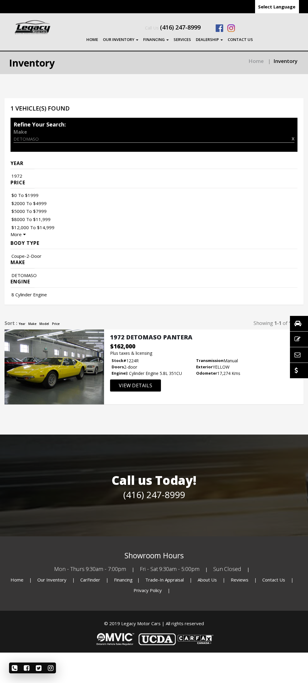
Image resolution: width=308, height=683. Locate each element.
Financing (154, 39)
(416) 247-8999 (180, 27)
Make (32, 324)
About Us (208, 580)
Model (44, 324)
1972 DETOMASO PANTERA (151, 337)
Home (92, 39)
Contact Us (240, 39)
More (16, 234)
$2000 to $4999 (29, 203)
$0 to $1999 (24, 195)
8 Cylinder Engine (29, 295)
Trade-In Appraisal (164, 580)
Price (56, 324)
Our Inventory (119, 39)
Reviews (239, 580)
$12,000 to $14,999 (32, 227)
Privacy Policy (148, 590)
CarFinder (90, 580)
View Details (135, 385)
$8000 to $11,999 (31, 219)
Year (22, 324)
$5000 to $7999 (29, 211)
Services (182, 39)
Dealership (208, 39)
